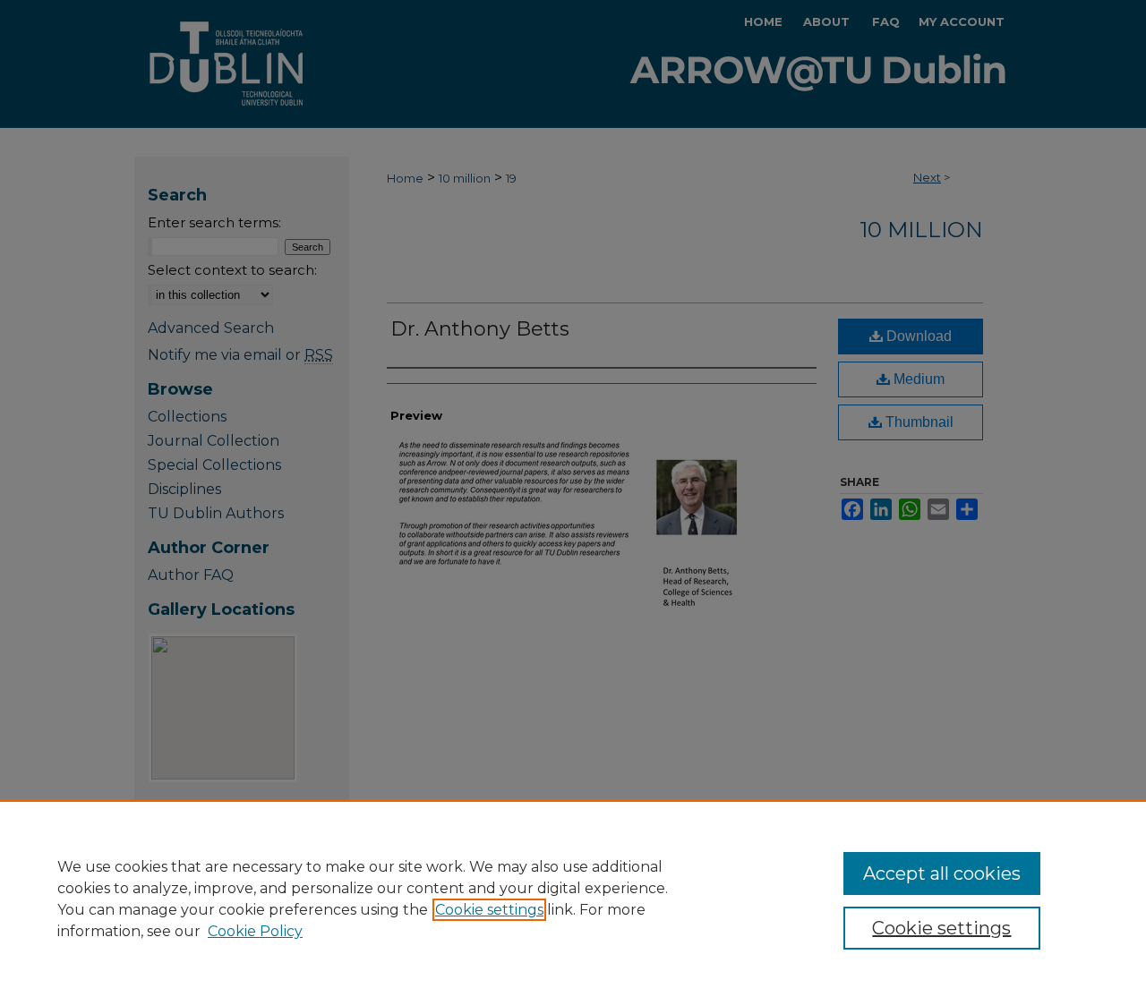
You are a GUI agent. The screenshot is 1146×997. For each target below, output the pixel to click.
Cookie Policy (255, 931)
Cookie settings (489, 909)
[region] (573, 898)
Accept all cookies (942, 873)
